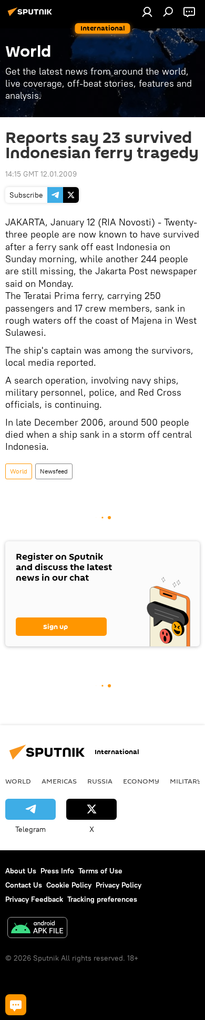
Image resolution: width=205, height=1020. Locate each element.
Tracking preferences (102, 899)
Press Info (57, 870)
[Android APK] (37, 929)
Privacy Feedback (34, 899)
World (18, 471)
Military (186, 781)
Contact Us (23, 885)
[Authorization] (147, 11)
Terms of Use (100, 870)
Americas (59, 781)
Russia (99, 781)
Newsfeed (54, 471)
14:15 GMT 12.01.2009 (41, 174)
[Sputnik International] (31, 15)
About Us (20, 870)
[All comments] (15, 1004)
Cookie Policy (68, 885)
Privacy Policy (118, 885)
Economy (141, 781)
